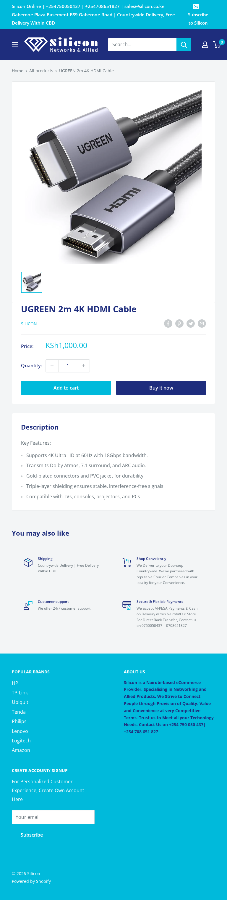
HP (15, 683)
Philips (19, 721)
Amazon (21, 750)
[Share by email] (202, 323)
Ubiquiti (21, 702)
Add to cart (66, 388)
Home (17, 70)
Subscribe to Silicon (198, 19)
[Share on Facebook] (168, 323)
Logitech (21, 740)
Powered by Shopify (31, 881)
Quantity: (31, 365)
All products (41, 70)
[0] (217, 44)
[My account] (205, 44)
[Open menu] (15, 44)
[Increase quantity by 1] (83, 366)
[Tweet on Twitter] (191, 323)
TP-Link (20, 692)
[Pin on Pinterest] (179, 323)
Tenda (19, 712)
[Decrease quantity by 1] (52, 366)
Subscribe (32, 835)
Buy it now (161, 388)
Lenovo (20, 731)
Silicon (29, 323)
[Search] (183, 44)
